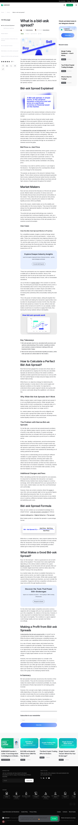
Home (2, 12)
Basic (22, 33)
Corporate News (5, 759)
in (43, 778)
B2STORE (73, 1)
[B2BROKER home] (5, 5)
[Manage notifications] (3, 821)
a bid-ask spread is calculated (39, 512)
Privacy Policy (33, 811)
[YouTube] (49, 778)
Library (8, 12)
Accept (54, 818)
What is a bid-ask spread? (19, 12)
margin (51, 490)
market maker (35, 282)
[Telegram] (46, 778)
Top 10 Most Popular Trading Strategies (67, 66)
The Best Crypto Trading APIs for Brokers (48, 752)
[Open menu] (75, 5)
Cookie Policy (24, 811)
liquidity (22, 121)
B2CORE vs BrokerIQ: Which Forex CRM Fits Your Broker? (28, 753)
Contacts (65, 811)
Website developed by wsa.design (68, 817)
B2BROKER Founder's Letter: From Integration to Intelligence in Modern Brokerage (10, 753)
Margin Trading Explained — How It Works (67, 53)
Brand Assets (72, 811)
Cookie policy (35, 819)
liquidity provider (25, 566)
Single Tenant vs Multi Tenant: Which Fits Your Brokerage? (67, 753)
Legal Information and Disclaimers (10, 811)
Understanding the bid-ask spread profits (32, 634)
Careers (59, 811)
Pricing (68, 1)
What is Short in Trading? (66, 78)
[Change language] (64, 5)
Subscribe (29, 780)
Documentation (62, 1)
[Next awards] (74, 804)
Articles (63, 59)
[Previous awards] (70, 804)
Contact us (69, 5)
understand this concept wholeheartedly (34, 130)
